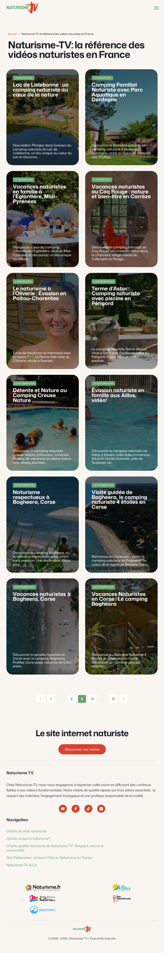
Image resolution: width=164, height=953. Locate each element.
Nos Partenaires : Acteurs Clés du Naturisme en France (49, 857)
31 (113, 699)
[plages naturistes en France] (42, 910)
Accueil (12, 34)
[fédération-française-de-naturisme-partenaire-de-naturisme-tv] (42, 899)
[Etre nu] (121, 899)
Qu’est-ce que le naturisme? (28, 838)
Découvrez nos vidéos (82, 749)
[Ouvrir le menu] (155, 8)
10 (92, 699)
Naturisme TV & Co (21, 865)
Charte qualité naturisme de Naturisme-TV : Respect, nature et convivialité (54, 848)
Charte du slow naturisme (26, 831)
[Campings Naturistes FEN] (42, 887)
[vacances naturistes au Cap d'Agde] (121, 887)
